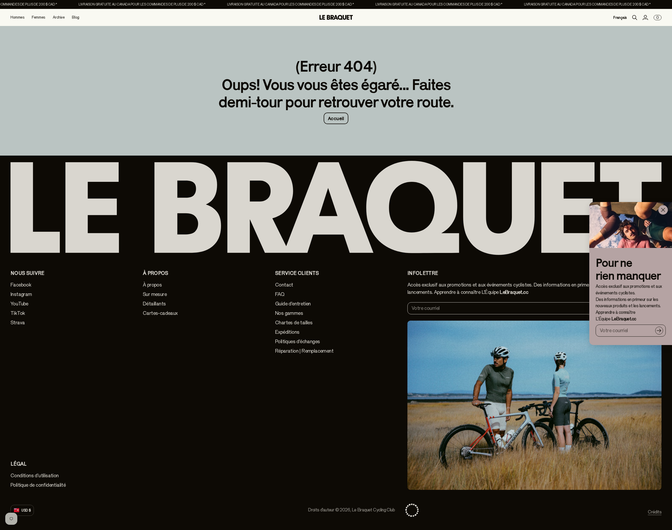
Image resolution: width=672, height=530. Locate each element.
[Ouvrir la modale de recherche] (634, 17)
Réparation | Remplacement (304, 351)
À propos (152, 285)
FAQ (279, 294)
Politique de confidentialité (38, 485)
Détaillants (154, 303)
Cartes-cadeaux (160, 313)
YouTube (19, 303)
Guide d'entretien (293, 303)
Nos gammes (289, 313)
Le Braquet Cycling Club (373, 510)
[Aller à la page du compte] (645, 17)
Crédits (655, 512)
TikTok (17, 313)
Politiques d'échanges (297, 341)
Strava (17, 322)
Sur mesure (155, 294)
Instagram (21, 294)
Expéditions (287, 332)
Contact (284, 285)
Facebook (20, 285)
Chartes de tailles (293, 322)
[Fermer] (663, 210)
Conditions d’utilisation (34, 475)
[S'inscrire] (659, 331)
